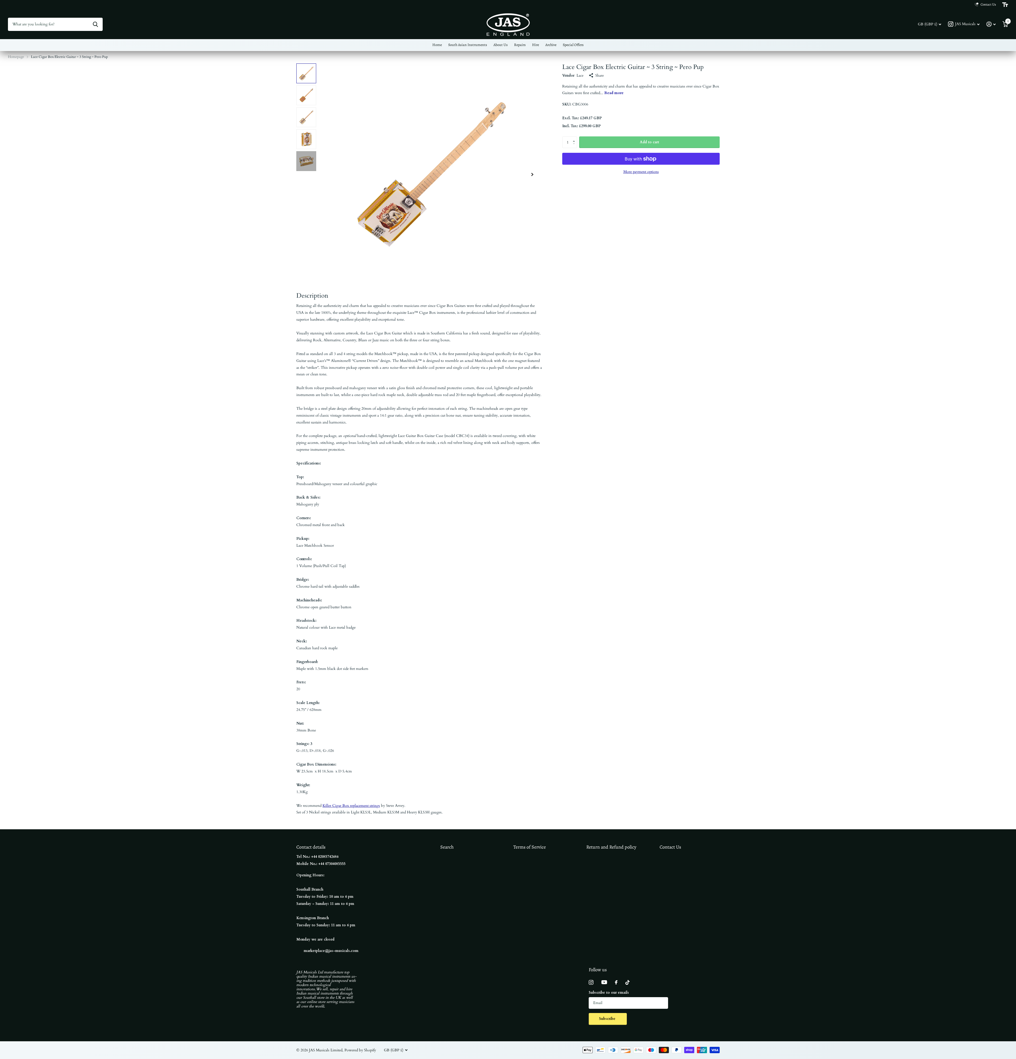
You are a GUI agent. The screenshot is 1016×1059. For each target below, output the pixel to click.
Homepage (16, 56)
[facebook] (616, 982)
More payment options (641, 171)
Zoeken (95, 24)
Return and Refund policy (611, 847)
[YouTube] (604, 982)
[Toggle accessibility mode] (1005, 4)
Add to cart (649, 142)
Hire (535, 44)
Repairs (520, 44)
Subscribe (607, 1018)
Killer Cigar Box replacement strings (351, 805)
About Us (500, 44)
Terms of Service (529, 847)
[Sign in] (991, 24)
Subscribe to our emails (609, 992)
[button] (532, 174)
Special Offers (573, 44)
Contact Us (670, 847)
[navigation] (306, 73)
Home (437, 44)
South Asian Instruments (467, 44)
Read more (614, 92)
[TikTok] (627, 982)
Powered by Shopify (360, 1050)
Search (447, 847)
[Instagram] (591, 982)
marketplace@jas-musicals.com (331, 950)
